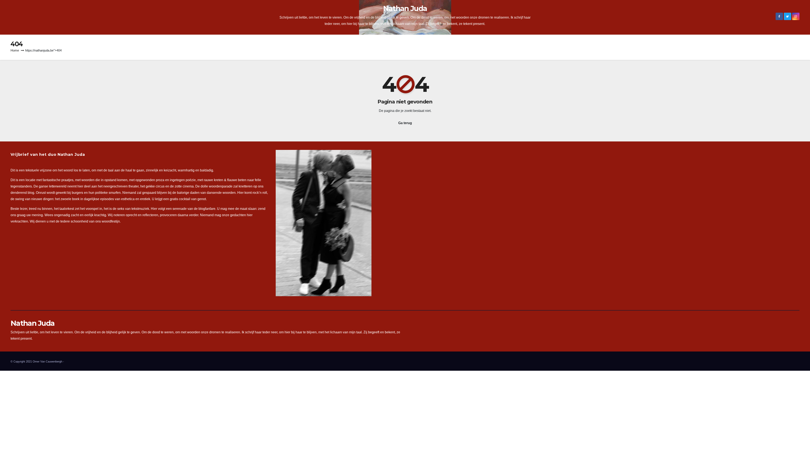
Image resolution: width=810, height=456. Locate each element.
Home (15, 50)
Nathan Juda (405, 8)
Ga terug (405, 123)
